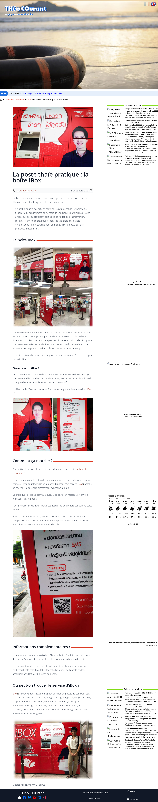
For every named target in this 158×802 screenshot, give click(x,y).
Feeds (133, 791)
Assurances (94, 798)
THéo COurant (32, 793)
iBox (80, 483)
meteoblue (133, 523)
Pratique (20, 99)
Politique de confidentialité (95, 792)
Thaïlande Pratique (26, 190)
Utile (28, 99)
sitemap (134, 799)
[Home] (1, 99)
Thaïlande (9, 99)
